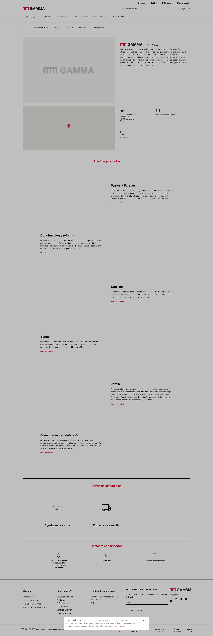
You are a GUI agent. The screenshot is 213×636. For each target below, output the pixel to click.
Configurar (121, 626)
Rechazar (143, 626)
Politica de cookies (110, 626)
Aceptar (143, 621)
